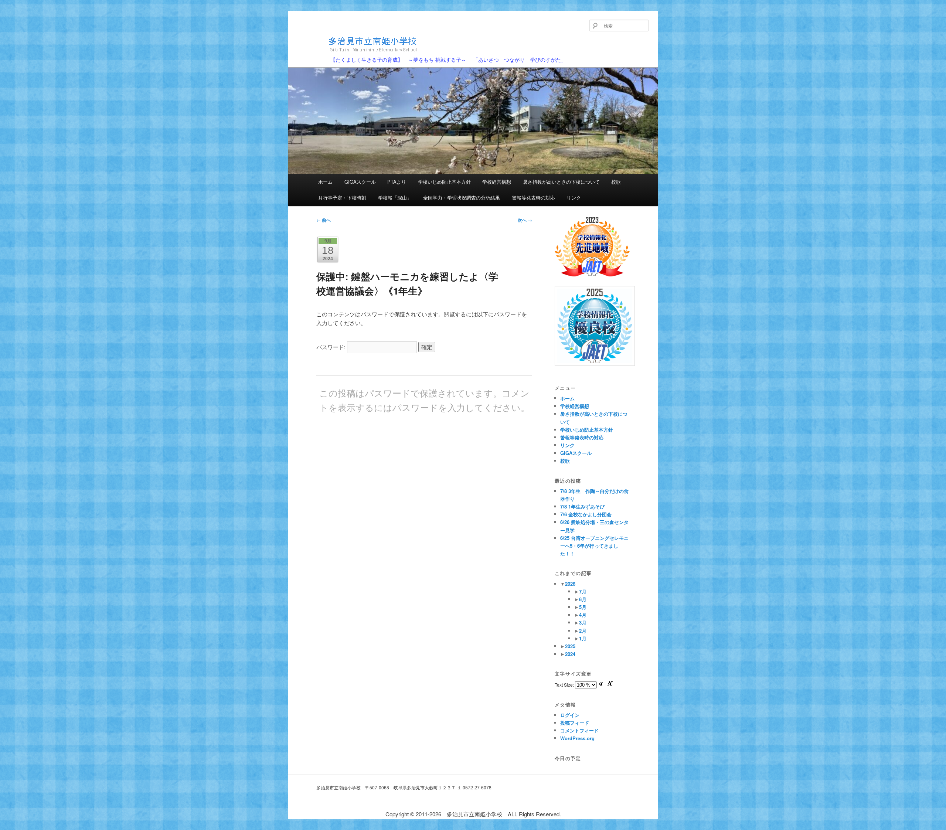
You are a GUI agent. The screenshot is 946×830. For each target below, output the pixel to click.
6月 (582, 599)
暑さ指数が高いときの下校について (561, 181)
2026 (570, 583)
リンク (573, 197)
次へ (525, 220)
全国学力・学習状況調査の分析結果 (461, 197)
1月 (582, 638)
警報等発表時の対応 (533, 197)
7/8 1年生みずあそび (582, 506)
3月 (582, 622)
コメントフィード (579, 730)
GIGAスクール (360, 181)
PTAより (396, 181)
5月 (582, 606)
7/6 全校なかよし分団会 (586, 514)
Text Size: (565, 684)
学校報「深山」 (395, 197)
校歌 (616, 181)
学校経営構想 (496, 181)
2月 (582, 630)
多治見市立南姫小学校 (344, 56)
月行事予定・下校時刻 (342, 197)
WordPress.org (577, 738)
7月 (582, 591)
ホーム (325, 181)
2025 (570, 646)
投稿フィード (574, 722)
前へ (323, 220)
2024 (570, 653)
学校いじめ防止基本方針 (444, 181)
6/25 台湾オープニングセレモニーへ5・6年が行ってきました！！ (594, 545)
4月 (582, 614)
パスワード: (331, 347)
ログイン (569, 714)
